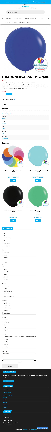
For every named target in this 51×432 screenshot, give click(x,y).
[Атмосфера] (2, 18)
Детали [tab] (5, 104)
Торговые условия (18, 18)
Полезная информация (30, 18)
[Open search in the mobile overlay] (25, 12)
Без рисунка (5, 138)
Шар (3, 133)
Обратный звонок (42, 428)
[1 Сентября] (2, 319)
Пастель (4, 123)
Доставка (40, 18)
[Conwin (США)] (2, 313)
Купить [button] (13, 180)
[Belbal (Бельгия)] (2, 307)
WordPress (25, 429)
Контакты (7, 22)
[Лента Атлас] (2, 293)
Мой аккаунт (22, 22)
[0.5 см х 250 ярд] (2, 237)
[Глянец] (2, 269)
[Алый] (2, 259)
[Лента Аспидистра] (2, 291)
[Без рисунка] (2, 285)
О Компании (8, 18)
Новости (14, 22)
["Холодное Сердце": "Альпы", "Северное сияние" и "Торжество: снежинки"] (2, 336)
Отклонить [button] (43, 2)
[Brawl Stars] (2, 339)
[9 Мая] (2, 327)
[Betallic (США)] (2, 310)
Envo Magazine (34, 429)
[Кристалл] (2, 279)
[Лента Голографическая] (2, 296)
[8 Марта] (2, 324)
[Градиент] (2, 274)
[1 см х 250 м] (2, 245)
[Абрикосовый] (2, 252)
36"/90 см (4, 118)
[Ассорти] (2, 262)
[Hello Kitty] (2, 341)
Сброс (10, 366)
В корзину (9, 94)
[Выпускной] (2, 329)
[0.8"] (2, 240)
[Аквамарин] (2, 257)
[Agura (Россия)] (2, 302)
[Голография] (2, 271)
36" (14, 99)
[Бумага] (2, 288)
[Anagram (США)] (2, 305)
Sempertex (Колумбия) (7, 114)
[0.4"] (2, 235)
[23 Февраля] (2, 322)
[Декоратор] (2, 276)
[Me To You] (2, 344)
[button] (47, 27)
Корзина (29, 22)
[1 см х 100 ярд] (2, 243)
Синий (3, 128)
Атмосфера (25, 6)
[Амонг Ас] (2, 346)
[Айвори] (2, 254)
